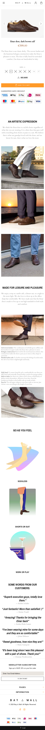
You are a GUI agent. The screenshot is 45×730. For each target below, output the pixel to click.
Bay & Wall (22, 2)
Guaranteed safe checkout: (13, 91)
